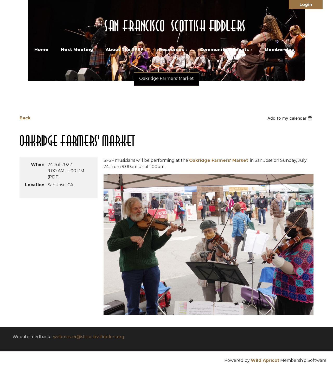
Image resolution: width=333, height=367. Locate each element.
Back (25, 117)
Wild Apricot (265, 360)
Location (34, 184)
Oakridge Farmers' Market (218, 160)
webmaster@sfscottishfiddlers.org (88, 336)
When (37, 164)
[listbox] (290, 118)
